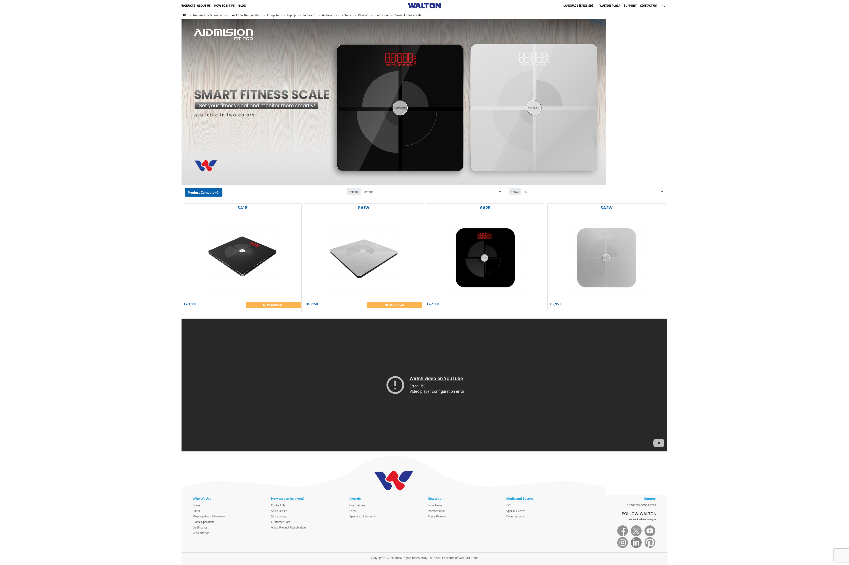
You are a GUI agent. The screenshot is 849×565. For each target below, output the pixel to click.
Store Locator (280, 516)
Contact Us (278, 505)
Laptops (345, 15)
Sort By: (354, 191)
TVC (508, 505)
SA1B (242, 207)
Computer (273, 15)
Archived (327, 15)
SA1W (363, 207)
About (196, 510)
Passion (363, 15)
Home (196, 505)
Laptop (291, 15)
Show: (515, 191)
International (357, 505)
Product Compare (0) (204, 192)
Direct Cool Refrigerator (244, 15)
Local (352, 510)
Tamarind (309, 15)
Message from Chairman (209, 516)
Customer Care (281, 521)
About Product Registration (288, 527)
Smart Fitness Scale (408, 15)
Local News (435, 505)
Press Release (437, 516)
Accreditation (201, 532)
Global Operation (203, 521)
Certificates (200, 527)
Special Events (515, 510)
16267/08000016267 (641, 505)
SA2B (485, 207)
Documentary (515, 516)
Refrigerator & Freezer (207, 15)
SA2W (606, 207)
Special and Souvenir (362, 516)
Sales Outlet (279, 510)
